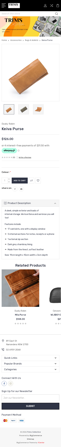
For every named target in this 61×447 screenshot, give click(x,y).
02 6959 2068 (13, 349)
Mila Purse (20, 315)
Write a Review (25, 157)
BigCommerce (36, 435)
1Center (41, 443)
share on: (7, 188)
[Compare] (51, 6)
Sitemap (30, 439)
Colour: (6, 172)
